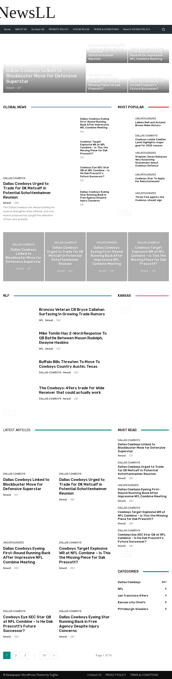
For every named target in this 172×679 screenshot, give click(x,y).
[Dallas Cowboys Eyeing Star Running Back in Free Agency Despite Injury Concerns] (68, 197)
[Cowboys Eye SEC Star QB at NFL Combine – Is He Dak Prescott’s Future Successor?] (148, 78)
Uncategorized (145, 118)
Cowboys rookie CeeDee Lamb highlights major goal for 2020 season (150, 142)
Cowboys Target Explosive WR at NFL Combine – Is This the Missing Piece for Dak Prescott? (94, 147)
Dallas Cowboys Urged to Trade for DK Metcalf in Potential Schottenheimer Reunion (27, 190)
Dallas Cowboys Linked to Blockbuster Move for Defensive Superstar (26, 484)
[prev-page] (120, 213)
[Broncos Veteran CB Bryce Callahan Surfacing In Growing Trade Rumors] (19, 314)
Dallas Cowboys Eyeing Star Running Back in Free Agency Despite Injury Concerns (94, 196)
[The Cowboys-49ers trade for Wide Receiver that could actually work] (19, 392)
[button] (163, 29)
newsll (7, 202)
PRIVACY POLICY (115, 675)
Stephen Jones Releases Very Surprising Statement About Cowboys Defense (151, 161)
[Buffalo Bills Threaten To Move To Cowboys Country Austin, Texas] (19, 366)
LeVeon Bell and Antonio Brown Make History (150, 124)
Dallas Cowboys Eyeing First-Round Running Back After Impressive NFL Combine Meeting (94, 123)
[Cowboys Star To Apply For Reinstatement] (125, 178)
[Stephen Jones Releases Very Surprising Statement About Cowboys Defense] (125, 159)
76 (44, 655)
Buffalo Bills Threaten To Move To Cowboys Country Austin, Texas (69, 363)
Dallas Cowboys (17, 64)
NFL (41, 320)
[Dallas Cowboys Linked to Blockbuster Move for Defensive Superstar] (44, 63)
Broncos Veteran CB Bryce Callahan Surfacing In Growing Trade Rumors (72, 311)
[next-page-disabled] (13, 413)
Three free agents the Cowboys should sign (149, 198)
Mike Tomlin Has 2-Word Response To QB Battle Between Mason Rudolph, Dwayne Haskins (73, 338)
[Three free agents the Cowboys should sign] (125, 196)
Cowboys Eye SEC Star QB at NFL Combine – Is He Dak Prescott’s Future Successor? (95, 172)
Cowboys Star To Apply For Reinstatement (150, 180)
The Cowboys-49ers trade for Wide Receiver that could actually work (71, 390)
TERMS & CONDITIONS (144, 675)
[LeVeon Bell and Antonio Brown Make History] (125, 122)
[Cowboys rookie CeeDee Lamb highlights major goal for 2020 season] (125, 140)
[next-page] (128, 213)
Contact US (94, 675)
